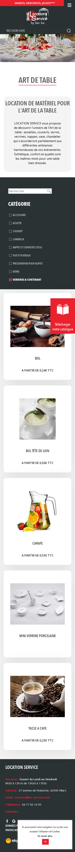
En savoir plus (45, 836)
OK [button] (45, 841)
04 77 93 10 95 (31, 804)
